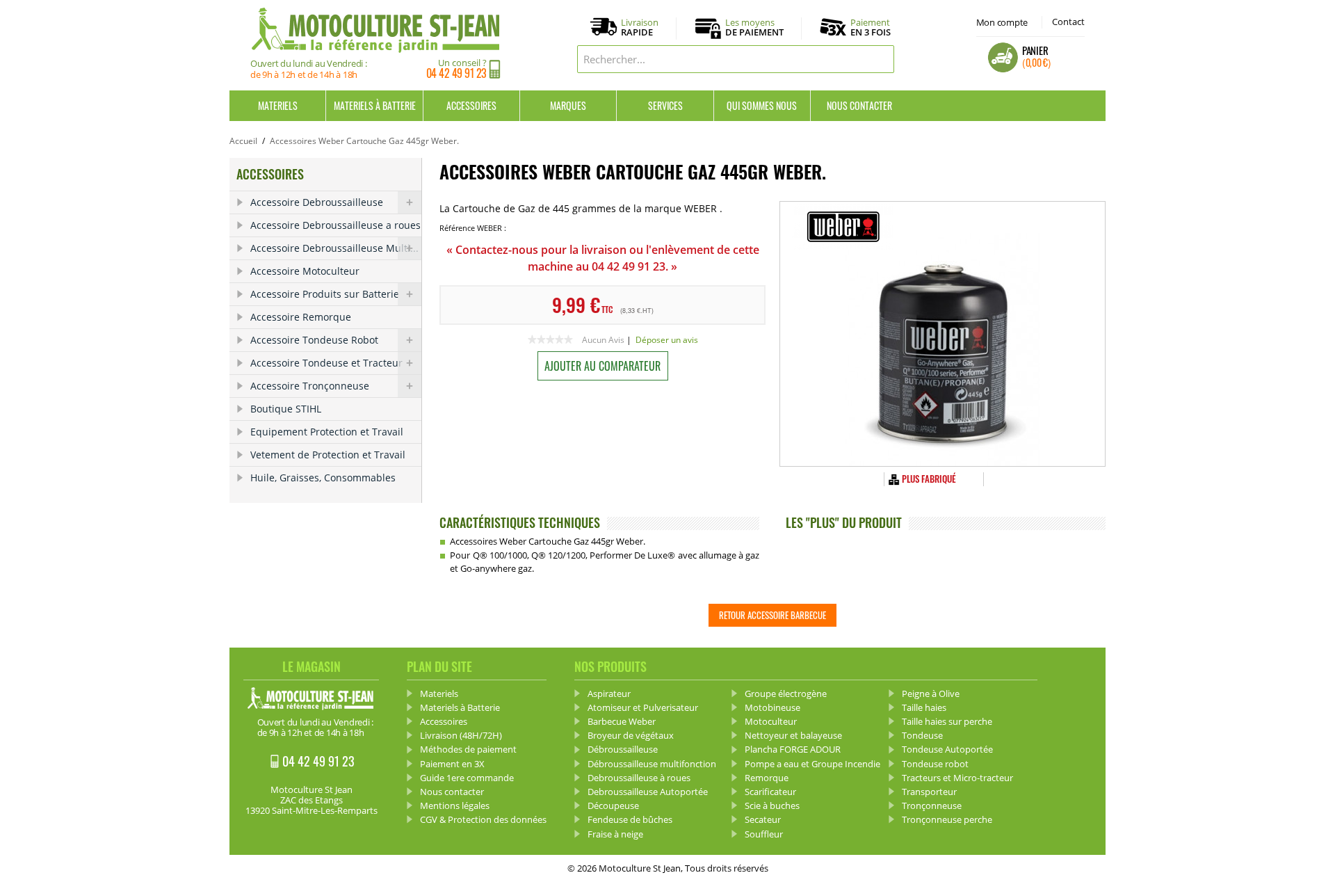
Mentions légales (455, 805)
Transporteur (929, 791)
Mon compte (1002, 22)
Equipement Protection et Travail (326, 431)
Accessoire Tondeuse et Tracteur (326, 362)
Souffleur (764, 834)
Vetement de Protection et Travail (327, 454)
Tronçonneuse (932, 805)
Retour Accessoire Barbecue (772, 615)
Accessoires (471, 105)
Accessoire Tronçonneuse (309, 385)
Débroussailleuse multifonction (652, 763)
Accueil (243, 141)
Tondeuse (922, 735)
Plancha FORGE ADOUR (793, 749)
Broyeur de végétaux (631, 735)
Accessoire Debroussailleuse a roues (335, 225)
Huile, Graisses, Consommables (323, 477)
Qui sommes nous (762, 105)
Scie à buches (772, 805)
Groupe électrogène (786, 693)
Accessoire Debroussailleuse (316, 202)
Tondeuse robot (935, 763)
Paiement (870, 27)
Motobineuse (772, 707)
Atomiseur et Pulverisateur (643, 707)
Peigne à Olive (931, 693)
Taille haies (924, 707)
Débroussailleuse (623, 749)
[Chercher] (880, 59)
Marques (568, 105)
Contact (1068, 21)
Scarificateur (770, 791)
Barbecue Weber (622, 721)
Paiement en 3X (452, 763)
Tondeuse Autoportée (947, 749)
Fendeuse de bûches (630, 819)
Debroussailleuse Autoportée (648, 791)
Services (665, 105)
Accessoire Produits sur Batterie (324, 293)
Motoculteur (771, 721)
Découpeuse (613, 805)
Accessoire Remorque (300, 316)
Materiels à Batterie (375, 105)
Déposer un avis (667, 340)
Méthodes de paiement (468, 749)
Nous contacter (859, 105)
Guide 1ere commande (467, 777)
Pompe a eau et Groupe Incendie (812, 763)
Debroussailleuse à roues (639, 777)
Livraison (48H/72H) (461, 735)
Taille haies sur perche (947, 721)
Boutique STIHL (285, 408)
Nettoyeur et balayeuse (793, 735)
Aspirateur (609, 693)
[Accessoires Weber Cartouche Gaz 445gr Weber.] (942, 334)
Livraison (639, 27)
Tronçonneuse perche (947, 819)
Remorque (766, 777)
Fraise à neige (615, 834)
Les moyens (754, 27)
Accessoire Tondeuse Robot (314, 339)
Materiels (278, 105)
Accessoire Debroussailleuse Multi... (334, 248)
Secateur (763, 819)
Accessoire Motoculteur (304, 271)
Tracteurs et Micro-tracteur (957, 777)
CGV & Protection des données (483, 819)
